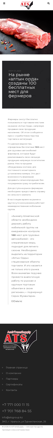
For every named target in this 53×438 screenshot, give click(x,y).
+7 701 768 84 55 (17, 411)
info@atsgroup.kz (12, 417)
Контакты (11, 390)
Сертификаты (14, 384)
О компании (13, 373)
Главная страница (16, 367)
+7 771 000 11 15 (15, 404)
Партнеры (12, 379)
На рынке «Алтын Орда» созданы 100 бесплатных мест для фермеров (23, 85)
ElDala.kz (16, 301)
